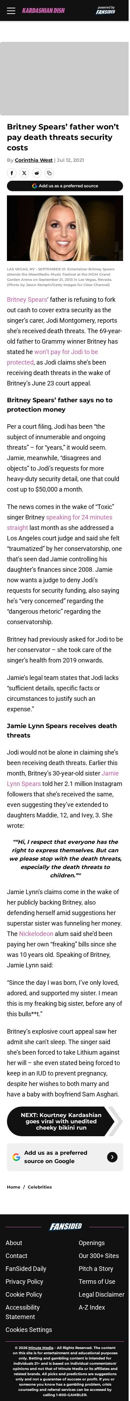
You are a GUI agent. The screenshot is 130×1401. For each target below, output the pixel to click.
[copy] (49, 173)
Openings (92, 1242)
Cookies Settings (29, 1329)
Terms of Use (97, 1281)
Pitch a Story (96, 1268)
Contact (16, 1255)
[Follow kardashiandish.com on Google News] (112, 1157)
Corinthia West (34, 160)
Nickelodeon (36, 933)
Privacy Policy (24, 1281)
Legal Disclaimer (101, 1294)
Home (13, 1187)
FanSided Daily (26, 1268)
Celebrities (40, 1187)
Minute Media (40, 1348)
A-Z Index (92, 1307)
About (14, 1242)
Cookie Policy (24, 1294)
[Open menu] (11, 10)
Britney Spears (27, 299)
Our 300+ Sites (99, 1255)
